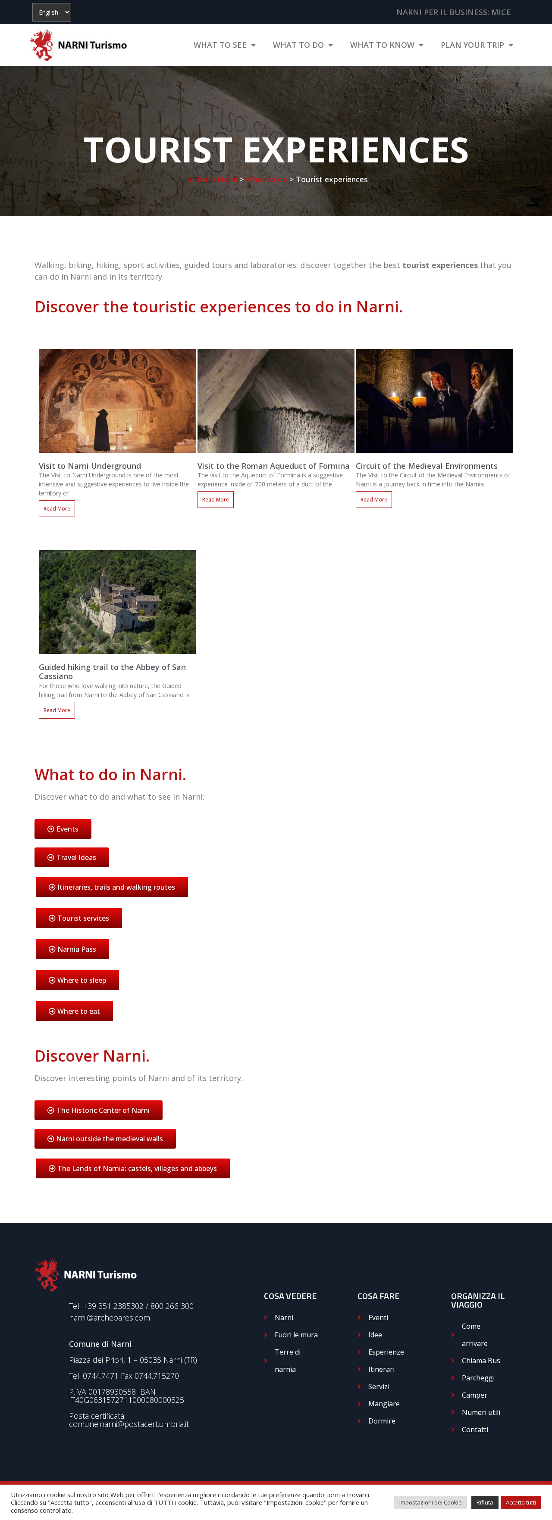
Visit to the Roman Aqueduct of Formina (274, 466)
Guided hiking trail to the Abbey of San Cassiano (112, 672)
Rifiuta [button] (485, 1502)
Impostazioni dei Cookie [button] (430, 1502)
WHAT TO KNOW (382, 45)
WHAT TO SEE (220, 45)
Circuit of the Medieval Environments (427, 466)
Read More (57, 508)
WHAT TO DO (298, 45)
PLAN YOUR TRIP (472, 45)
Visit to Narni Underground (90, 466)
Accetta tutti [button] (521, 1502)
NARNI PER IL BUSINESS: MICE (453, 12)
